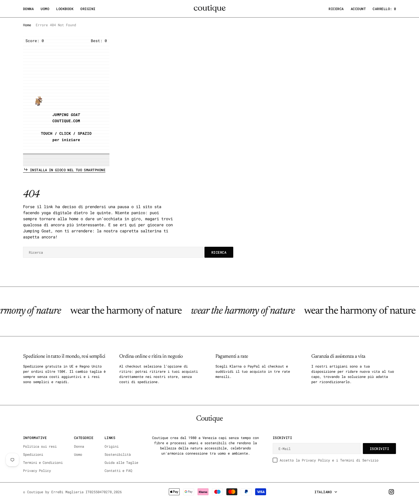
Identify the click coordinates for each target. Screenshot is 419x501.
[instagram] (391, 491)
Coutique (35, 491)
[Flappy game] (66, 101)
